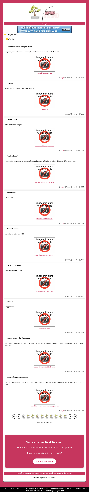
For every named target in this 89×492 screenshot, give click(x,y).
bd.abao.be (44, 109)
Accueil (19, 473)
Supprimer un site (60, 473)
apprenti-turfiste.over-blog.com (44, 255)
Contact (69, 473)
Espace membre (40, 473)
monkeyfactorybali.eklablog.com (44, 367)
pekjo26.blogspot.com (44, 73)
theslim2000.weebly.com (44, 219)
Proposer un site (28, 473)
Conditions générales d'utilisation (44, 478)
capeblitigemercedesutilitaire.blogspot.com (44, 406)
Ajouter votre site (44, 461)
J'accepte (60, 490)
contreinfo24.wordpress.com (44, 146)
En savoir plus (50, 490)
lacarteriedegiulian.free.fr (44, 292)
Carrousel (49, 473)
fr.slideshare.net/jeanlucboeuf (44, 182)
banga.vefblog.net (44, 328)
